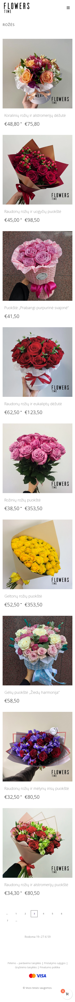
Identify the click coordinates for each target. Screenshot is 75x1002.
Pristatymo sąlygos (55, 963)
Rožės (36, 32)
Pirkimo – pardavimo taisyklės (24, 963)
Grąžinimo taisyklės (26, 967)
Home (28, 32)
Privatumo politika (50, 967)
